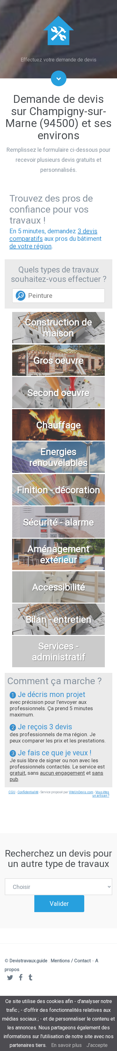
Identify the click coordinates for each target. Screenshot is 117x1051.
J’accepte (97, 1045)
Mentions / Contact (71, 961)
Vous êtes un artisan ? (100, 793)
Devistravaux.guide (28, 961)
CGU (11, 792)
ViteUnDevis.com (81, 792)
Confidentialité (27, 792)
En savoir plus (66, 1045)
